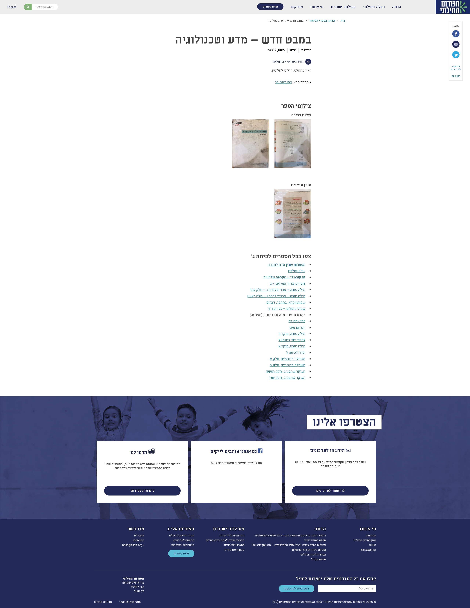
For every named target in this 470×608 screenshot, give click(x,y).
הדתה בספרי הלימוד (322, 21)
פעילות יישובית (343, 7)
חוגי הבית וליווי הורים (231, 535)
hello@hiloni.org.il (133, 545)
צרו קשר (296, 7)
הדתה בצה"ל (318, 559)
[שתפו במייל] (456, 44)
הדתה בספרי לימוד (315, 540)
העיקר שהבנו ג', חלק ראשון (285, 371)
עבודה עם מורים (234, 550)
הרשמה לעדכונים (183, 540)
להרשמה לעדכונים (330, 490)
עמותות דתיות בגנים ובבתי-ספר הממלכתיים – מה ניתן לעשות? (289, 545)
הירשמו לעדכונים (456, 68)
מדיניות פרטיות (103, 602)
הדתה (396, 7)
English (12, 7)
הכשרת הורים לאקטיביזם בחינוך (225, 540)
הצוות (372, 545)
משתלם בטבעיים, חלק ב (287, 365)
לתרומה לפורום (142, 490)
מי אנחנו (316, 7)
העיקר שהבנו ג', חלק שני (287, 377)
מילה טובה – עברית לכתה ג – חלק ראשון (276, 296)
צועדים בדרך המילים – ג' (287, 283)
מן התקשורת (368, 550)
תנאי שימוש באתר (130, 602)
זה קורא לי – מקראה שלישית (284, 277)
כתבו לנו (139, 535)
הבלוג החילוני (374, 7)
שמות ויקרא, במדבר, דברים (285, 302)
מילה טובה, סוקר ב (292, 333)
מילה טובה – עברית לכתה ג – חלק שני (277, 289)
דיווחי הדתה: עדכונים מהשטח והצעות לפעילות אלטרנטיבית (290, 535)
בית (343, 21)
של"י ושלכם (296, 271)
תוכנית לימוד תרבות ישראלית (309, 550)
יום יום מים (297, 327)
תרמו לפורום (270, 6)
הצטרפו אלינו (180, 529)
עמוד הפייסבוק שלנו (181, 535)
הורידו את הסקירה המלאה (288, 61)
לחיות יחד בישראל (292, 340)
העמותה (371, 535)
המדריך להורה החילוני (313, 554)
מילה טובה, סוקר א (291, 346)
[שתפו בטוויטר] (456, 54)
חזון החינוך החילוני (365, 540)
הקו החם (456, 76)
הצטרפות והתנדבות (182, 545)
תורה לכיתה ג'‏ (295, 352)
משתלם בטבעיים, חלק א (287, 359)
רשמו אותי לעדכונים (296, 588)
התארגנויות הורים (234, 545)
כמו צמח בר (283, 82)
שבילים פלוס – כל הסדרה (286, 308)
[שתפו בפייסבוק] (456, 33)
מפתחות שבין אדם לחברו (287, 264)
